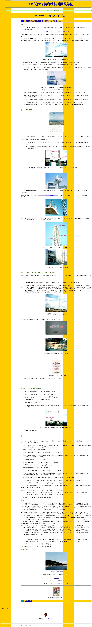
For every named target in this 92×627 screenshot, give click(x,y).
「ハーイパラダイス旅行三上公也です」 (48, 195)
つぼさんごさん (58, 571)
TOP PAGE (28, 601)
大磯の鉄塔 (56, 578)
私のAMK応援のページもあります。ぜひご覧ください (56, 31)
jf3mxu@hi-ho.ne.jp (48, 618)
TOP (1, 603)
